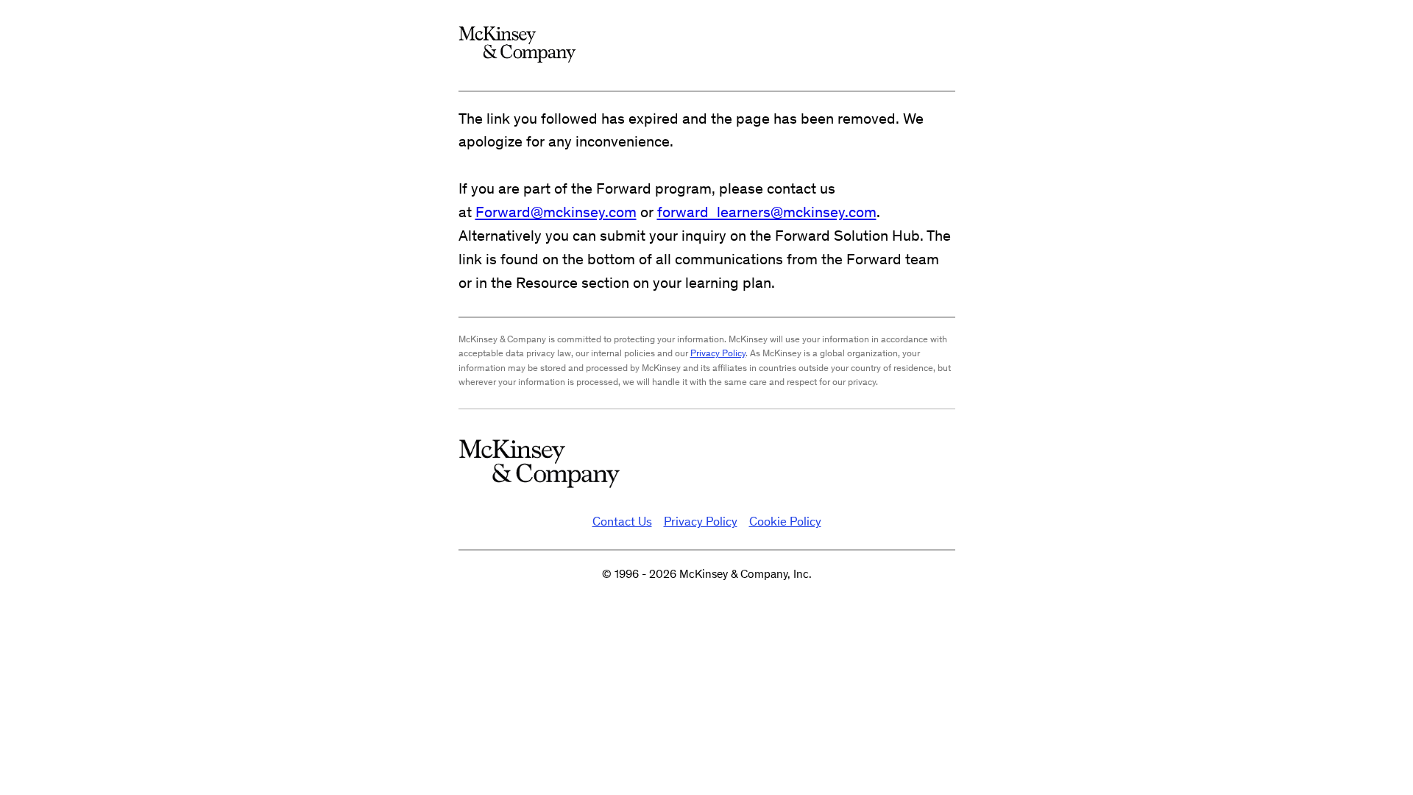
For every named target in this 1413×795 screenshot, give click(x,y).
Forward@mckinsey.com (556, 211)
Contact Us (622, 521)
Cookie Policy (785, 521)
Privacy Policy (718, 353)
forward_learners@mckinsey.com (767, 211)
